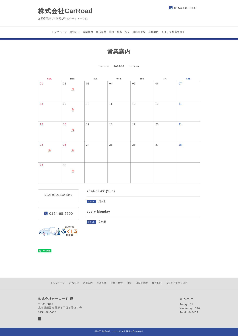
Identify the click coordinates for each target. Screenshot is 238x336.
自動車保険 (139, 32)
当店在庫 (101, 32)
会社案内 (153, 32)
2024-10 (134, 66)
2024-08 (104, 66)
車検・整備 (115, 32)
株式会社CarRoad (65, 10)
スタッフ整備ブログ (173, 32)
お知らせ (75, 32)
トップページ (59, 32)
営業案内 (88, 32)
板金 (127, 32)
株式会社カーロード (111, 331)
